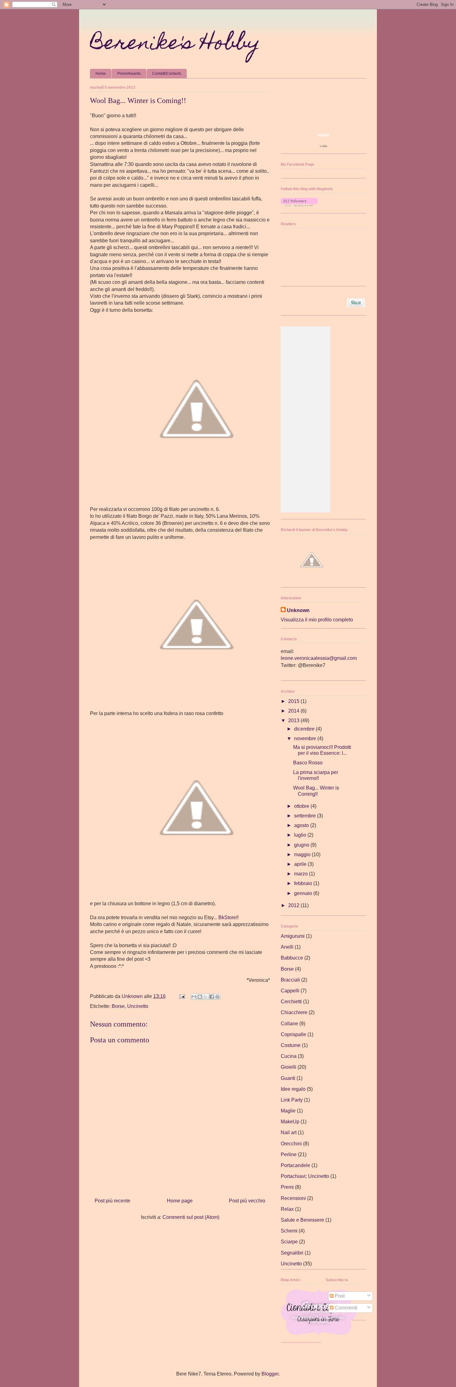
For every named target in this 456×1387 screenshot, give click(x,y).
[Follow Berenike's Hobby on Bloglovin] (299, 204)
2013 (294, 720)
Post (339, 1296)
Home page (180, 1200)
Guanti (288, 1078)
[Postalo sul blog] (200, 997)
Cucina (289, 1056)
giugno (302, 845)
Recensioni (293, 1198)
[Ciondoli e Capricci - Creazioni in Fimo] (318, 1334)
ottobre (302, 806)
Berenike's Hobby (175, 45)
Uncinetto (137, 1006)
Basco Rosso (308, 762)
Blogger (270, 1373)
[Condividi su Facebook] (211, 997)
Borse (118, 1006)
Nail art (289, 1132)
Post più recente (112, 1200)
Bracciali (290, 979)
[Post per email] (181, 996)
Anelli (287, 947)
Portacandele (295, 1165)
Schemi (289, 1230)
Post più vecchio (247, 1200)
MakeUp (290, 1121)
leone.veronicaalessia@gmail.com (319, 658)
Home (101, 73)
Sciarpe (289, 1241)
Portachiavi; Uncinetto (305, 1176)
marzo (301, 873)
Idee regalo (293, 1089)
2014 (294, 711)
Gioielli (288, 1067)
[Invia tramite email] (194, 997)
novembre (305, 738)
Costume (291, 1045)
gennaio (303, 893)
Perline (289, 1154)
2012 (294, 905)
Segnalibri (292, 1252)
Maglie (288, 1110)
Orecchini (291, 1143)
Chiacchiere (294, 1012)
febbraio (303, 883)
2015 (294, 701)
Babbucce (292, 957)
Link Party (292, 1100)
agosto (302, 825)
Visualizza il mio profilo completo (317, 619)
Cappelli (290, 990)
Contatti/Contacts (166, 73)
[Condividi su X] (206, 997)
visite (323, 134)
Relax (287, 1209)
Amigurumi (293, 936)
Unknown (298, 610)
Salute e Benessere (302, 1220)
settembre (305, 815)
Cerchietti (291, 1001)
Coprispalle (293, 1034)
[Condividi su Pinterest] (217, 997)
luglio (300, 835)
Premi (287, 1187)
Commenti (345, 1307)
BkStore (227, 917)
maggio (303, 854)
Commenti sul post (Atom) (191, 1217)
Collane (289, 1023)
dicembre (305, 729)
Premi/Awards (129, 73)
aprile (301, 864)
